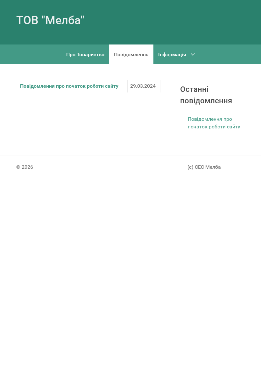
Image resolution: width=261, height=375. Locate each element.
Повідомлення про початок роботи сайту (69, 86)
